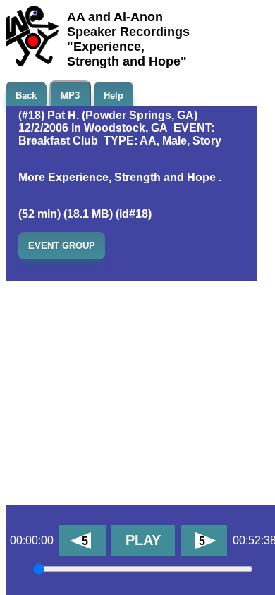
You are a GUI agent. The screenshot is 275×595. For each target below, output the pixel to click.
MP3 (70, 95)
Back (26, 95)
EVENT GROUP (61, 245)
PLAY (143, 540)
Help (113, 95)
